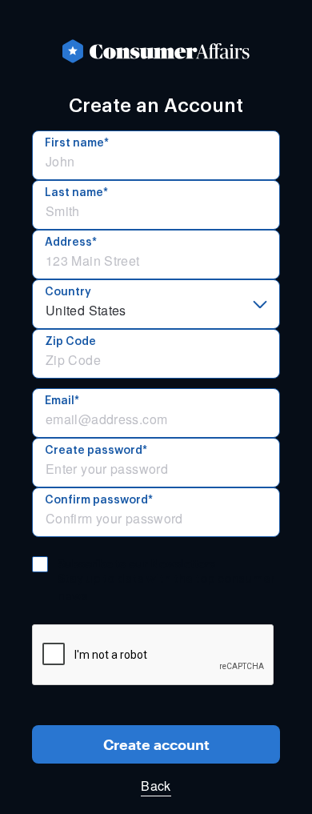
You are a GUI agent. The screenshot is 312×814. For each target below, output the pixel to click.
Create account (156, 744)
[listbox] (156, 304)
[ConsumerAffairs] (156, 51)
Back (155, 785)
